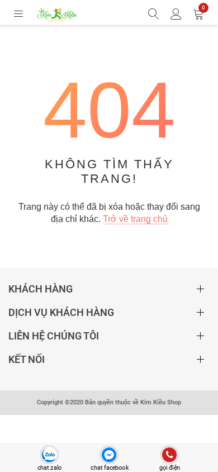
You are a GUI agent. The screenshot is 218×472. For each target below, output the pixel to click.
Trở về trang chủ (135, 219)
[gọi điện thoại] (169, 455)
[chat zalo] (49, 455)
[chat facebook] (109, 455)
